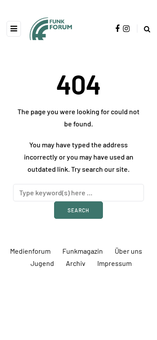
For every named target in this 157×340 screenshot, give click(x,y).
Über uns (128, 251)
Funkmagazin (82, 251)
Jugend (42, 263)
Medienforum (30, 251)
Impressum (114, 263)
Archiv (75, 263)
